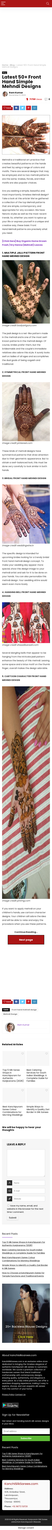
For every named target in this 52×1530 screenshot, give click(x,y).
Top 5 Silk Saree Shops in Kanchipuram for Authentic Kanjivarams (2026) (13, 1075)
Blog (12, 65)
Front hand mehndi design (24, 1010)
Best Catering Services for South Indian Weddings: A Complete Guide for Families (37, 1075)
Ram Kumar (16, 92)
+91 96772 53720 (20, 1506)
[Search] (47, 3)
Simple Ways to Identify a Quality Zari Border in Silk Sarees (37, 1109)
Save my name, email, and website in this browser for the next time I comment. (25, 1208)
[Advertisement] (26, 34)
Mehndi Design (10, 1014)
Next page (26, 939)
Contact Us (20, 1394)
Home (5, 65)
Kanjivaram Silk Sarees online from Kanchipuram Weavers (29, 1520)
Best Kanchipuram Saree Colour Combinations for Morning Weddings (12, 1110)
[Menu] (3, 3)
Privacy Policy (8, 1394)
